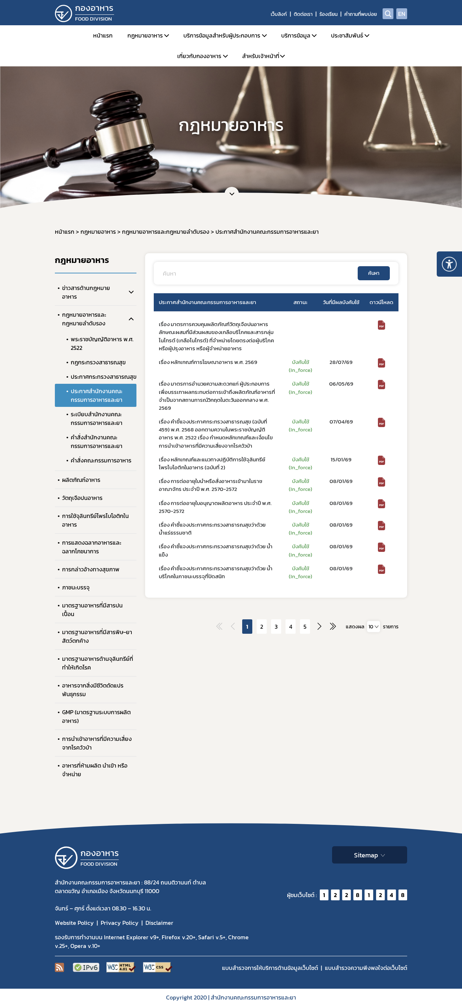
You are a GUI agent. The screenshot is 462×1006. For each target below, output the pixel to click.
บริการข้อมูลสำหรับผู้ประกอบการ (221, 35)
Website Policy (74, 922)
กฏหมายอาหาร (145, 35)
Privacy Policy (120, 922)
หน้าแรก (103, 35)
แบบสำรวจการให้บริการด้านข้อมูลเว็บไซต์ (270, 967)
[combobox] (373, 626)
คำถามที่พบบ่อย (360, 14)
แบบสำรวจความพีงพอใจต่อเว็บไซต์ (366, 967)
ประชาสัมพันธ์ (347, 35)
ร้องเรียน (328, 14)
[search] (388, 13)
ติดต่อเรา (303, 14)
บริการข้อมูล (295, 35)
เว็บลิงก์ (279, 14)
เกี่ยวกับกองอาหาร (199, 56)
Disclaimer (159, 922)
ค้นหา (373, 273)
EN (401, 13)
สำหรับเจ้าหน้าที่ (260, 56)
